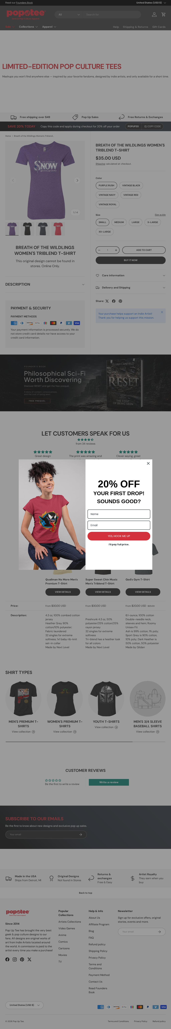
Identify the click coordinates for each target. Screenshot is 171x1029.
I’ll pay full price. (119, 544)
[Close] (148, 463)
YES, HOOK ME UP (119, 536)
